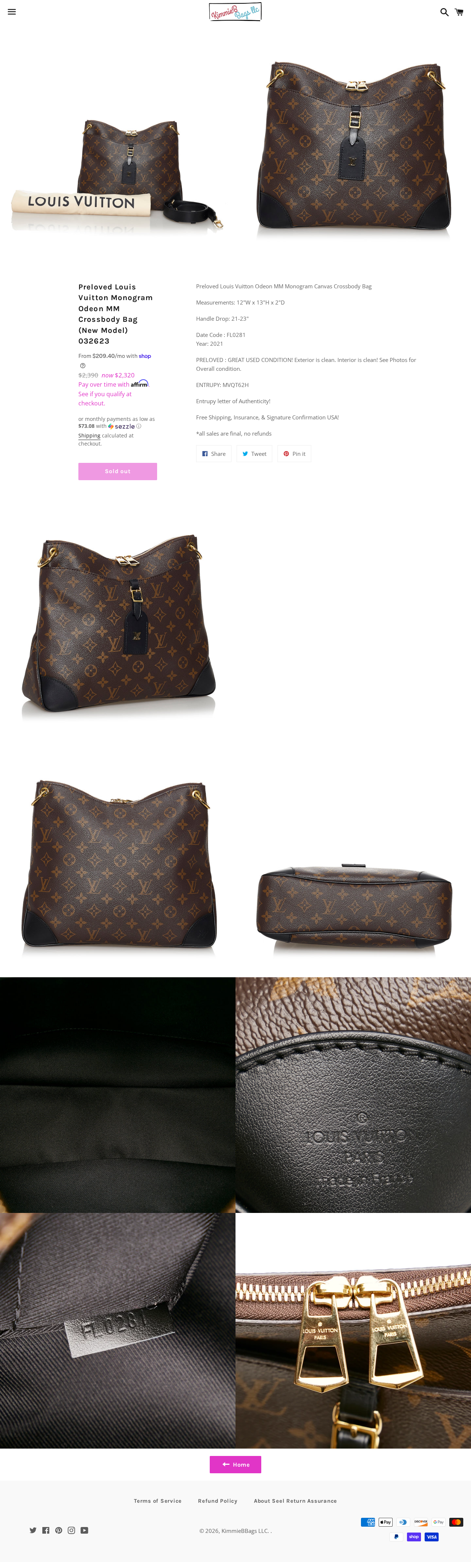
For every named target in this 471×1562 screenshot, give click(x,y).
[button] (117, 423)
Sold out (117, 471)
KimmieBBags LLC (245, 1530)
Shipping (89, 435)
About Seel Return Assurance (295, 1501)
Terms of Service (158, 1501)
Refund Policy (218, 1501)
